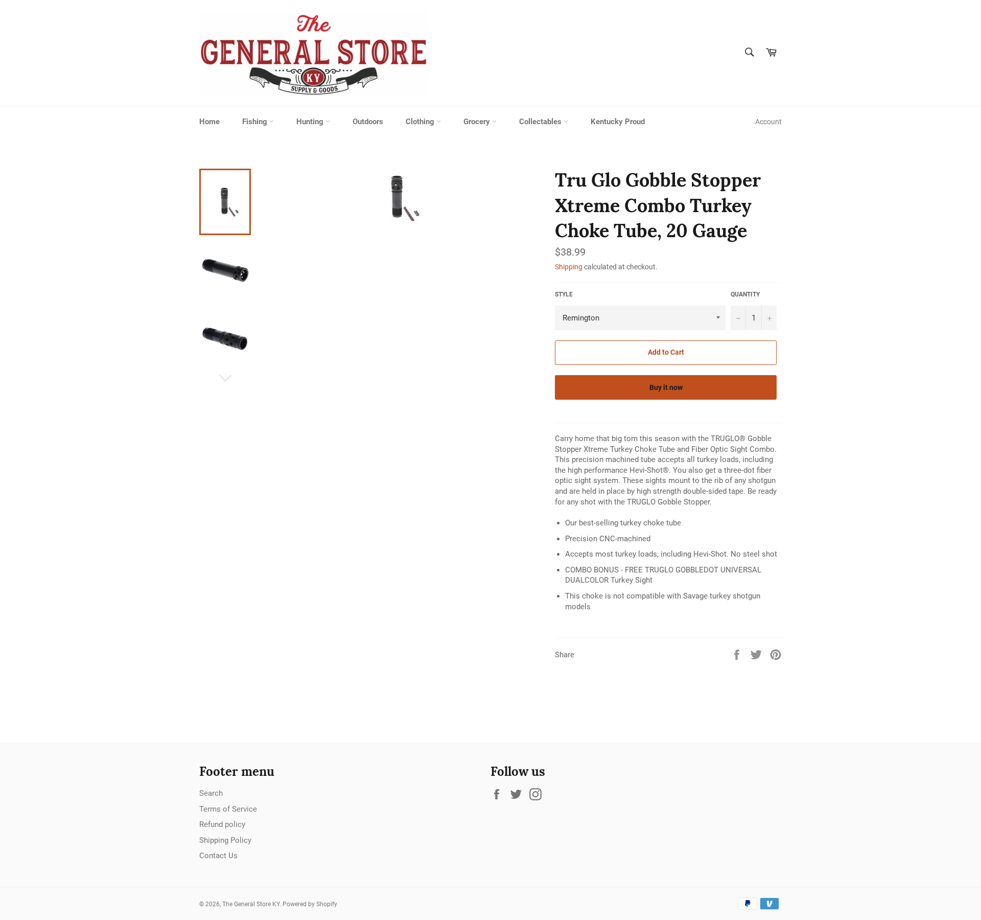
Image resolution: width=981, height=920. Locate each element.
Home (209, 121)
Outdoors (368, 121)
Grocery (477, 121)
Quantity (745, 294)
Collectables (541, 121)
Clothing (421, 121)
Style (564, 294)
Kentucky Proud (618, 121)
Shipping (568, 267)
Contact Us (218, 855)
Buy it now (666, 387)
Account (768, 122)
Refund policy (222, 824)
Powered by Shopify (310, 904)
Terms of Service (228, 809)
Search (211, 793)
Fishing (255, 121)
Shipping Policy (225, 840)
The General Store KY (250, 904)
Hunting (310, 121)
